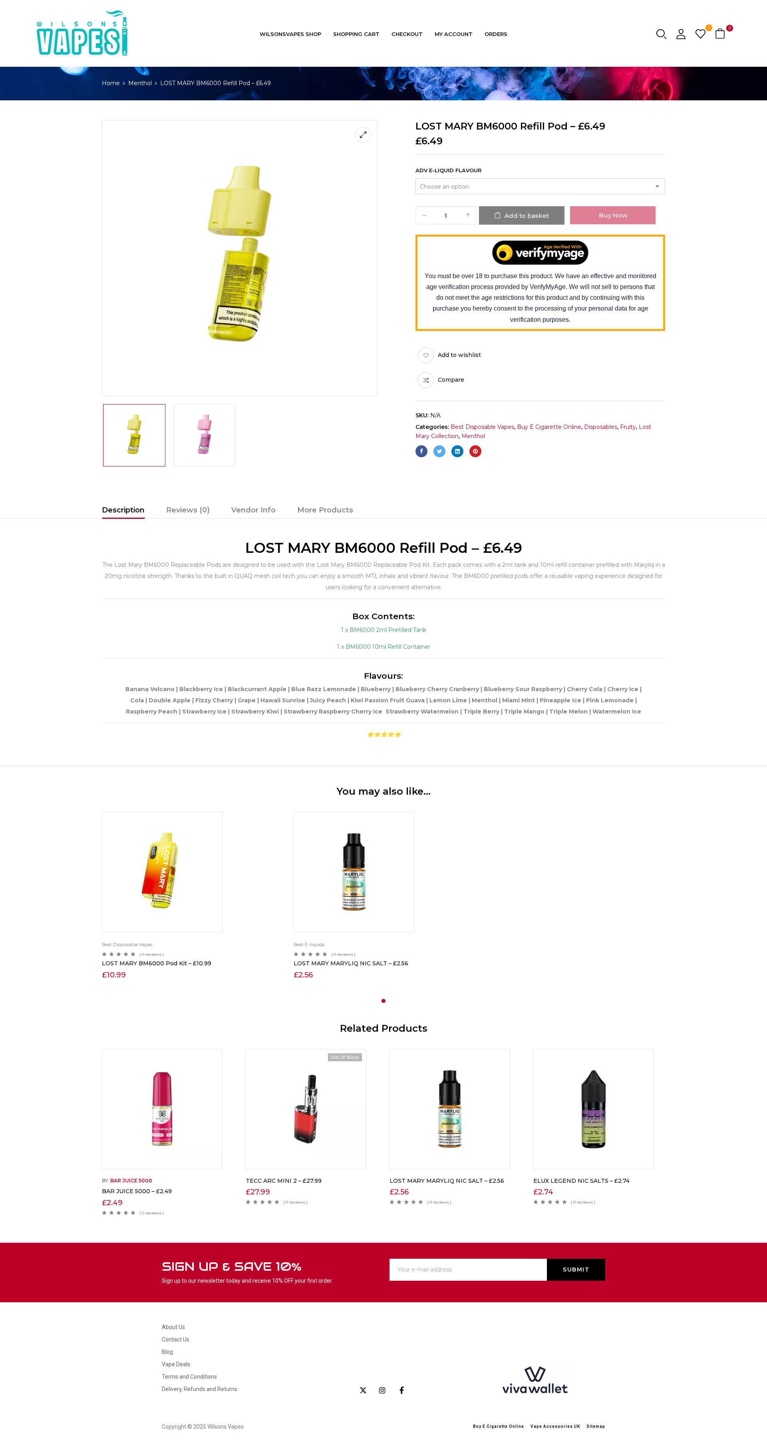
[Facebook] (421, 451)
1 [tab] (383, 1001)
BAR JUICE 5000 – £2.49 (137, 1191)
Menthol (140, 83)
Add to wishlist (459, 355)
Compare (451, 379)
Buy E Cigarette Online (549, 427)
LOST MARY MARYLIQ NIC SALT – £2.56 (351, 963)
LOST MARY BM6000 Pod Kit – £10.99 (156, 963)
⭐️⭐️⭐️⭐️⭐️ (384, 734)
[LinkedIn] (457, 451)
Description (123, 510)
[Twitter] (439, 451)
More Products (325, 510)
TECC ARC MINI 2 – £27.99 (284, 1180)
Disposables (600, 427)
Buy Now (613, 215)
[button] (721, 34)
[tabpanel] (192, 896)
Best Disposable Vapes (482, 427)
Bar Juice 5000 (131, 1181)
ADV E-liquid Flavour (448, 170)
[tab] (123, 511)
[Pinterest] (475, 451)
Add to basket (527, 215)
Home (111, 83)
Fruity (628, 427)
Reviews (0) (188, 510)
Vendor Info (253, 510)
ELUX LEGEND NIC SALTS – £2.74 (581, 1180)
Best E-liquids (309, 944)
